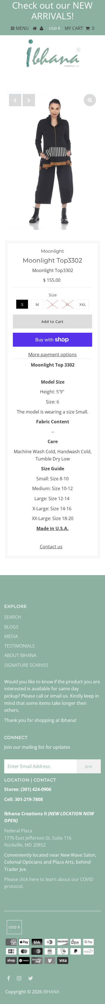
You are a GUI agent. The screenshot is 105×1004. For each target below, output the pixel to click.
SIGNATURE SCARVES (26, 665)
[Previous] (15, 100)
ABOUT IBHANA (20, 655)
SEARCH (12, 617)
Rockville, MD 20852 (25, 845)
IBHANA (51, 992)
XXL (83, 304)
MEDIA (11, 636)
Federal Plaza (18, 831)
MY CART (79, 28)
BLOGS (11, 627)
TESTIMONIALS (19, 646)
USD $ (54, 28)
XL (68, 304)
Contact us (51, 547)
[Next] (29, 100)
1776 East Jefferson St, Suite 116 (37, 838)
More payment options (52, 354)
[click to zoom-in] (90, 100)
